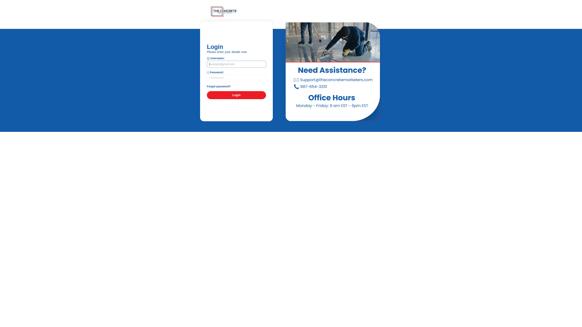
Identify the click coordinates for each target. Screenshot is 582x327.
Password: (217, 72)
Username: (217, 58)
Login (236, 95)
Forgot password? (219, 86)
